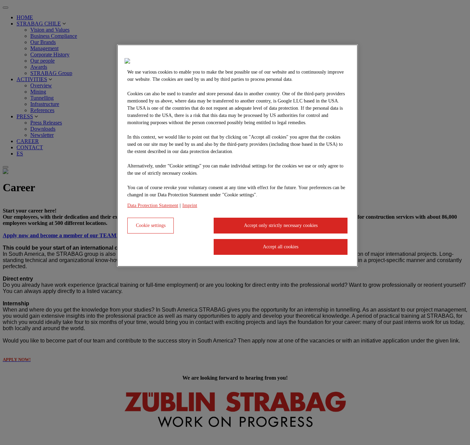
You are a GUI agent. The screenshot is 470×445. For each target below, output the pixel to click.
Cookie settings (150, 225)
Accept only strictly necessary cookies (281, 225)
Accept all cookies (280, 246)
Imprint (189, 205)
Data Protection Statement (152, 205)
